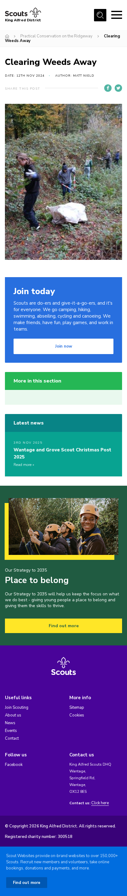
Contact (12, 738)
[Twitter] (118, 88)
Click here (100, 803)
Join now (63, 346)
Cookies (76, 715)
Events (11, 730)
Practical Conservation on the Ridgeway (56, 36)
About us (13, 715)
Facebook (14, 764)
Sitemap (76, 707)
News (10, 723)
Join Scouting (16, 707)
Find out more (64, 626)
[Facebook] (108, 88)
